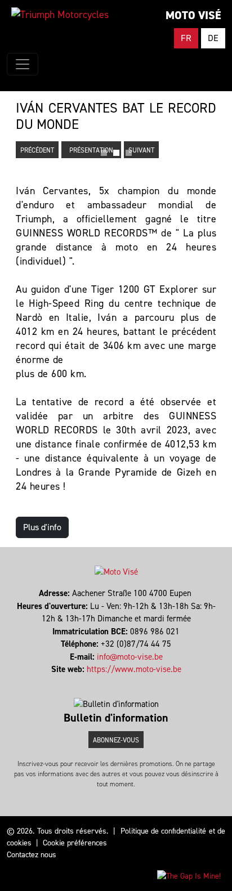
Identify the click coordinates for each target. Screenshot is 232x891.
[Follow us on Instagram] (116, 682)
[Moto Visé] (60, 15)
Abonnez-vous (116, 740)
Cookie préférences (75, 843)
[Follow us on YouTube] (121, 682)
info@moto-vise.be (130, 656)
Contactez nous (31, 854)
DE (213, 38)
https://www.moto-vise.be (134, 669)
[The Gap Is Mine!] (189, 875)
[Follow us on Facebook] (111, 682)
